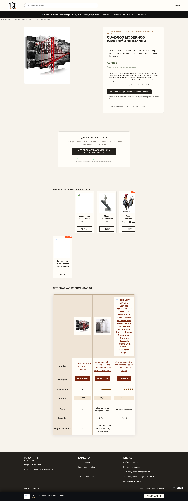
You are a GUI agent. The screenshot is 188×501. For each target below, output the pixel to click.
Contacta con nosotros (86, 467)
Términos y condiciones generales (136, 472)
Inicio (2, 19)
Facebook (46, 469)
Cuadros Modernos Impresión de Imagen (82, 366)
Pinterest (27, 469)
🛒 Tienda (45, 15)
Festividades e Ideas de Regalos (123, 15)
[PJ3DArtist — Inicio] (12, 6)
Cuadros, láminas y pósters (120, 31)
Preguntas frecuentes (86, 477)
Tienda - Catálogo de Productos (16, 19)
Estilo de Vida (141, 15)
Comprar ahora (84, 228)
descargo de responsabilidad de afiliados (137, 85)
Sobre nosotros (84, 462)
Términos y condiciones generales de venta (140, 477)
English (177, 5)
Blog (79, 472)
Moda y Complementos (92, 15)
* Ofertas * (54, 15)
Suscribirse (177, 488)
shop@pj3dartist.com (32, 465)
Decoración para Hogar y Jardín (71, 15)
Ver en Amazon (154, 496)
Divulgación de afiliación (132, 481)
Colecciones (106, 15)
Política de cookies (130, 462)
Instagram (37, 469)
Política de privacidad (131, 467)
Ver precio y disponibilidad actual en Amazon (129, 92)
